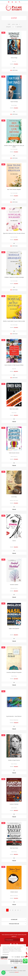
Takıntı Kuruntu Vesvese (14, 452)
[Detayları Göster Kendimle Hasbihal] (14, 570)
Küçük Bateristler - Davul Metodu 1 (14, 716)
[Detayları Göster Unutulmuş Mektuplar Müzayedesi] (14, 658)
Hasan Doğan (14, 105)
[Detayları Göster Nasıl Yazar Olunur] (14, 833)
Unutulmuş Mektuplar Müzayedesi (14, 672)
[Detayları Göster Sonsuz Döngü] (14, 43)
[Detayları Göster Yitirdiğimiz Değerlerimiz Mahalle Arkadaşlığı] (14, 263)
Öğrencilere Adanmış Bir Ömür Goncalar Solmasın (14, 233)
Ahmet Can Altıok (14, 895)
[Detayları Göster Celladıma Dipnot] (14, 877)
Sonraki (20, 910)
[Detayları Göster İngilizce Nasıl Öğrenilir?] (14, 614)
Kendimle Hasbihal (14, 584)
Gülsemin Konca (14, 588)
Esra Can (14, 61)
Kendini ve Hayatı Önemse (14, 760)
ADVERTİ (17, 972)
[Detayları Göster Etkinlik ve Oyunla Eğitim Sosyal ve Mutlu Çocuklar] (14, 306)
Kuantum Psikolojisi (14, 804)
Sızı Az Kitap (14, 496)
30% (3, 32)
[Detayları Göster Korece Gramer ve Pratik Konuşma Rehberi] (14, 350)
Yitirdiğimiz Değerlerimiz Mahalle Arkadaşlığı (14, 277)
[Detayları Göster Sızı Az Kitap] (14, 482)
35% (3, 515)
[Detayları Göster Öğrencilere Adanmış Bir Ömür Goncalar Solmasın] (14, 219)
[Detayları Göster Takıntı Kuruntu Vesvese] (14, 438)
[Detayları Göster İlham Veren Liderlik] (14, 394)
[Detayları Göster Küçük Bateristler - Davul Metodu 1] (14, 702)
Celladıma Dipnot (14, 892)
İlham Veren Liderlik (14, 409)
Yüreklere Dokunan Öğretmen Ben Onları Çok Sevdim (14, 146)
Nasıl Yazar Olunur (14, 848)
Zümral (14, 540)
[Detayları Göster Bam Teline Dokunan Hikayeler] (14, 175)
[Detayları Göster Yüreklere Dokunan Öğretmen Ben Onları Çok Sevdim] (14, 131)
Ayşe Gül (14, 368)
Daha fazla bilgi (5, 954)
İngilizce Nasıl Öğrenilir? (14, 628)
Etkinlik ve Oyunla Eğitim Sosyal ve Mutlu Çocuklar (14, 321)
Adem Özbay (14, 676)
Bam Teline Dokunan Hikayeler (14, 189)
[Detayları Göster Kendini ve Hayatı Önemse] (14, 746)
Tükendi (14, 421)
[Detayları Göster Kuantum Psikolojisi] (14, 789)
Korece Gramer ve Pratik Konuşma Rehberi (14, 365)
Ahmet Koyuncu (14, 456)
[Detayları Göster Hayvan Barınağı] (14, 87)
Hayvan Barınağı (14, 101)
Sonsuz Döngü (14, 57)
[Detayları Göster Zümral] (14, 526)
